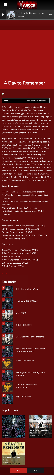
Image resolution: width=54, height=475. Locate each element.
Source (4, 273)
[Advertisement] (27, 48)
